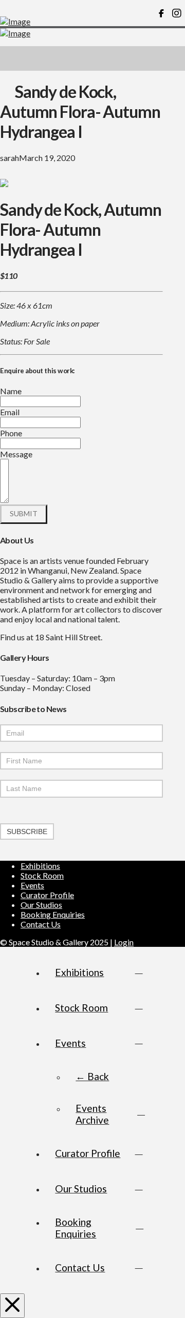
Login (124, 942)
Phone (11, 433)
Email (10, 412)
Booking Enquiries (53, 914)
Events (32, 885)
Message (16, 454)
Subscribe (27, 831)
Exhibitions (40, 865)
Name (11, 391)
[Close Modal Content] (12, 1305)
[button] (172, 58)
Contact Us (41, 924)
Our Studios (41, 904)
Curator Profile (47, 895)
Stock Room (42, 875)
